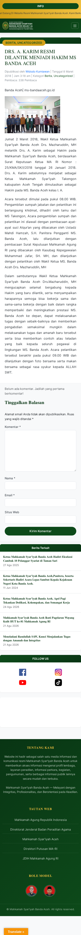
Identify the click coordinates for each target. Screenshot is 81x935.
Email (10, 495)
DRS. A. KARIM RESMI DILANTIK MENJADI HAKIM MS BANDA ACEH (40, 57)
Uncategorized (29, 42)
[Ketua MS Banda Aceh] (31, 891)
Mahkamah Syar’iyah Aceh (40, 839)
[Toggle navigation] (75, 26)
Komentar (13, 427)
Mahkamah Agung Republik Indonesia (41, 820)
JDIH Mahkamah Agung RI (40, 858)
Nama (10, 478)
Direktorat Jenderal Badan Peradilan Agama (40, 829)
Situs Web (12, 512)
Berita (11, 42)
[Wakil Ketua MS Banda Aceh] (49, 891)
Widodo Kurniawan (38, 71)
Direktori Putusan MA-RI (40, 849)
